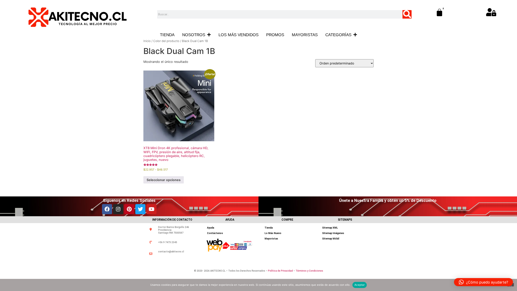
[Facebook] (107, 209)
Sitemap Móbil (330, 238)
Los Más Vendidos (238, 35)
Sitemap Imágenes (333, 233)
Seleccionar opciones (164, 180)
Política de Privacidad (280, 270)
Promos (275, 35)
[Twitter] (140, 209)
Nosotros (193, 35)
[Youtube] (151, 209)
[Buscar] (407, 14)
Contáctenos (215, 233)
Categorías (338, 35)
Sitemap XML (330, 227)
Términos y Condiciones (309, 270)
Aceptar (359, 284)
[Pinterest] (129, 209)
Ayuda (210, 227)
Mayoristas (305, 35)
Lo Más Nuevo (273, 233)
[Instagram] (118, 209)
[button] (483, 282)
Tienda (167, 35)
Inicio (147, 41)
